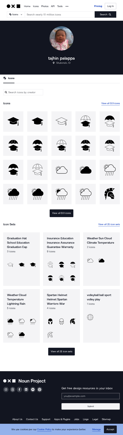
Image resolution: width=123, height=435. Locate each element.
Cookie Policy (44, 429)
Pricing (98, 6)
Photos (44, 6)
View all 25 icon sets (109, 224)
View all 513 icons (110, 103)
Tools (59, 6)
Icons (36, 6)
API (53, 6)
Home (27, 6)
